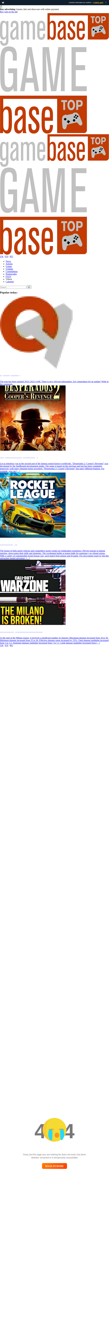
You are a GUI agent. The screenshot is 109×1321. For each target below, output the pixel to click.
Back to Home (54, 1166)
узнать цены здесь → (90, 2)
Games (9, 266)
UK (1, 256)
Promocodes (11, 274)
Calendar (10, 281)
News (8, 261)
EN (6, 256)
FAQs (8, 276)
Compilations (12, 271)
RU (11, 256)
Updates (9, 269)
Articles (9, 264)
